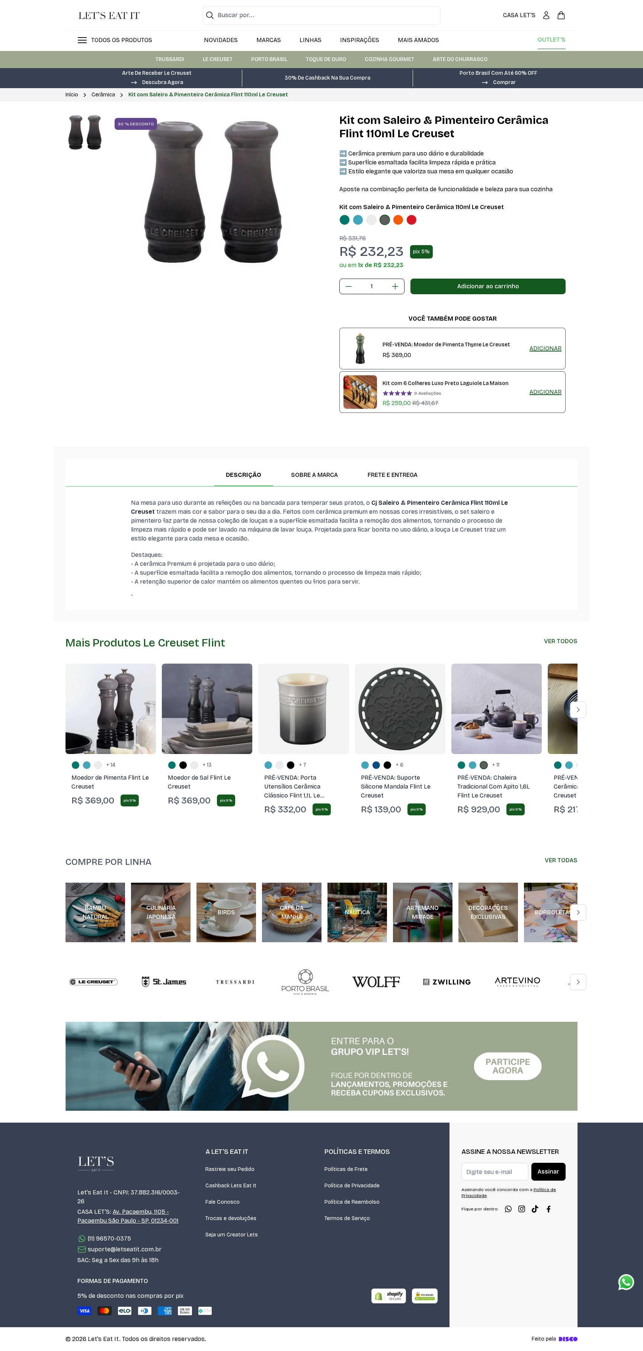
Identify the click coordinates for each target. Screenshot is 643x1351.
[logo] (109, 15)
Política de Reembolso (352, 1202)
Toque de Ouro (326, 59)
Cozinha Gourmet (389, 59)
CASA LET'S (519, 15)
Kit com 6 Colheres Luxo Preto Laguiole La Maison (445, 383)
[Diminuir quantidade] (348, 286)
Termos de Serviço (347, 1218)
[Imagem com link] (321, 1066)
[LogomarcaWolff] (376, 982)
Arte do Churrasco (460, 59)
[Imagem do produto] (344, 220)
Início (71, 95)
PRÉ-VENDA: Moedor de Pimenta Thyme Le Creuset (446, 344)
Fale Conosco (222, 1202)
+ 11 (495, 765)
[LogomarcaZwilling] (447, 982)
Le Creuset (218, 59)
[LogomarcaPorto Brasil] (305, 982)
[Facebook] (548, 1208)
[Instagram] (521, 1208)
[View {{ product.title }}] (360, 348)
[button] (156, 82)
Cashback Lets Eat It (230, 1185)
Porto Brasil (269, 59)
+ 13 (207, 765)
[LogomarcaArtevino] (518, 982)
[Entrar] (546, 15)
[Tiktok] (535, 1208)
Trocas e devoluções (230, 1218)
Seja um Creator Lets (231, 1235)
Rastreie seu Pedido (230, 1169)
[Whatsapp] (508, 1208)
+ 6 (399, 765)
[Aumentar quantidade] (395, 286)
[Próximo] (578, 710)
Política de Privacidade (352, 1185)
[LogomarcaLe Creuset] (93, 982)
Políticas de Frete (346, 1169)
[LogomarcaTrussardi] (235, 982)
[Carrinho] (561, 15)
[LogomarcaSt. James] (164, 982)
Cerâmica (103, 95)
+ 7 (302, 765)
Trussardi (170, 59)
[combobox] (321, 15)
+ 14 (110, 765)
